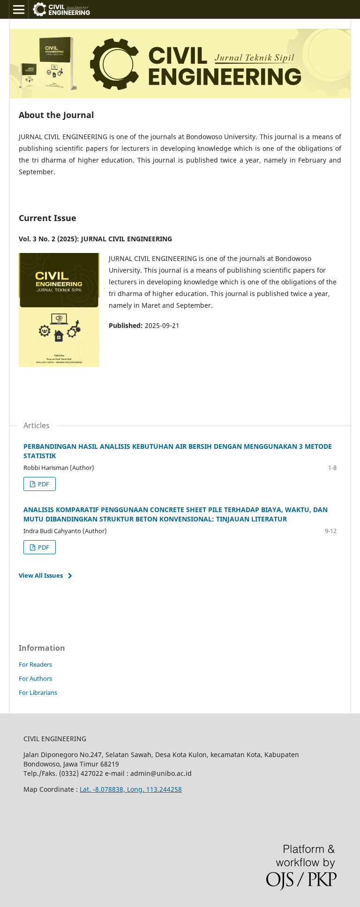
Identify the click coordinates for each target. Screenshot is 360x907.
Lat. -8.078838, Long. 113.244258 (131, 789)
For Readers (35, 664)
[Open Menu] (18, 9)
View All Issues (41, 575)
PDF (43, 484)
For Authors (35, 678)
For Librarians (38, 692)
